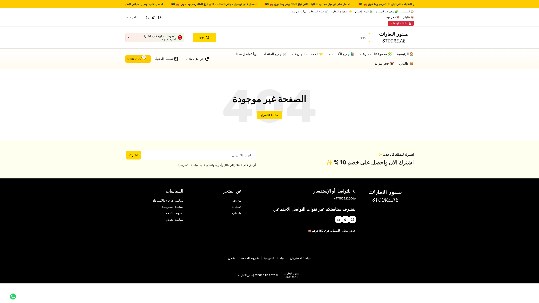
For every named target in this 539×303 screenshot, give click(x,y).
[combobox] (281, 37)
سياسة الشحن (174, 220)
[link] (401, 23)
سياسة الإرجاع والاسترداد (168, 200)
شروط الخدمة (174, 213)
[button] (138, 59)
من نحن (236, 200)
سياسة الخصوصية (172, 207)
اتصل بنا (236, 207)
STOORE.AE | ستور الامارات (253, 275)
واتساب (236, 213)
